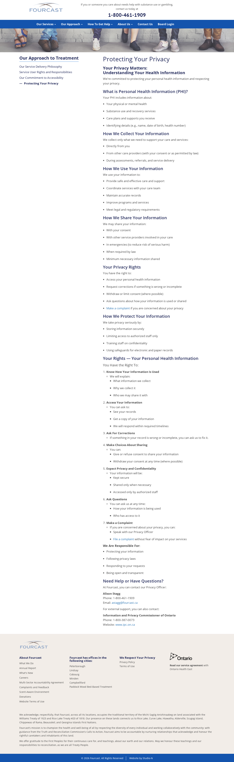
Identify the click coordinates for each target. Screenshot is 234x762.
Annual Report (27, 668)
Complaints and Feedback (34, 687)
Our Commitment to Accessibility (41, 78)
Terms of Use (127, 666)
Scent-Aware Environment (34, 691)
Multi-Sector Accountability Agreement (41, 682)
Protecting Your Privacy (41, 83)
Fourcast (46, 8)
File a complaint (123, 539)
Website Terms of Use (31, 701)
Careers (23, 677)
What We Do (26, 663)
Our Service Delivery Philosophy (40, 67)
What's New (26, 672)
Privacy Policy (127, 662)
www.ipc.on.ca (125, 625)
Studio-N (148, 758)
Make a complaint (118, 308)
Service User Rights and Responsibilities (45, 72)
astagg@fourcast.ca (125, 603)
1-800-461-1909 (127, 14)
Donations (25, 696)
